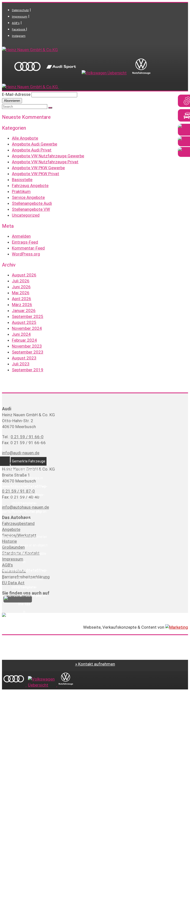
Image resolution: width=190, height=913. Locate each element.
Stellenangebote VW (31, 209)
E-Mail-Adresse (16, 94)
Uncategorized (26, 215)
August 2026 (24, 274)
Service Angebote (28, 197)
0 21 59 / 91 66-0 (27, 436)
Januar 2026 (24, 310)
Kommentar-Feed (28, 248)
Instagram (18, 36)
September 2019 (27, 369)
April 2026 (21, 298)
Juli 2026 (20, 280)
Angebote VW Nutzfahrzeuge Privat (45, 161)
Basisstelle (22, 179)
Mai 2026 (20, 292)
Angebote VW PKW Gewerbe (38, 167)
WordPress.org (26, 253)
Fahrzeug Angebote (30, 185)
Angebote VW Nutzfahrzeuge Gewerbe (48, 155)
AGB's (16, 23)
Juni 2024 (21, 334)
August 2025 (24, 322)
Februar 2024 (24, 340)
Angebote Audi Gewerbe (34, 144)
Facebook (19, 29)
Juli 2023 (20, 363)
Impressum (19, 16)
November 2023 (27, 346)
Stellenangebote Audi (32, 203)
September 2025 (27, 316)
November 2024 (27, 328)
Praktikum (21, 191)
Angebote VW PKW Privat (35, 173)
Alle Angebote (25, 138)
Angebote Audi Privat (31, 149)
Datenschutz (20, 10)
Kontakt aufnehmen (96, 664)
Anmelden (21, 236)
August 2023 (24, 357)
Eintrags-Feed (25, 242)
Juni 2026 (21, 286)
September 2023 (27, 352)
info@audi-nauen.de (20, 452)
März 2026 (22, 304)
